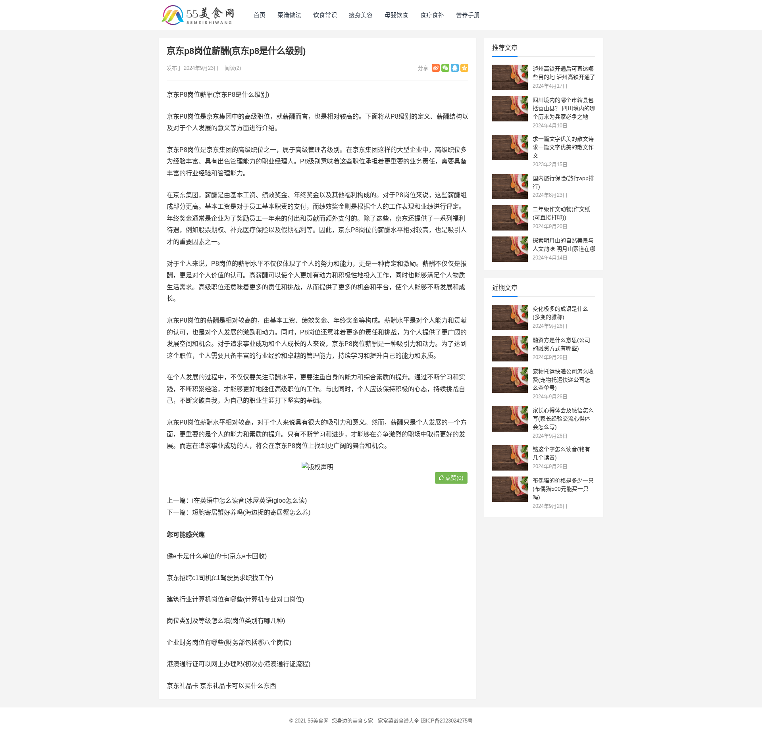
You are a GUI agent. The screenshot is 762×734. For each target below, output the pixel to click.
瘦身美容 (361, 15)
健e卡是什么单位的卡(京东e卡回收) (217, 556)
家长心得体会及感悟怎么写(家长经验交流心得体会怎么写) (563, 418)
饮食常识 (325, 15)
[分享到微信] (445, 68)
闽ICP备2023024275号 (447, 721)
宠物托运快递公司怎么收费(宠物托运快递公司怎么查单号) (563, 379)
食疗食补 (432, 15)
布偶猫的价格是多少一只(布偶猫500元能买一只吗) (563, 488)
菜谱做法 (289, 15)
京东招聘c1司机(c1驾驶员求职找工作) (220, 578)
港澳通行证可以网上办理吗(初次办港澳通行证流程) (238, 664)
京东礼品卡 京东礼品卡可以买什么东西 (221, 685)
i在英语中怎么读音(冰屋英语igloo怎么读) (249, 500)
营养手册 (468, 15)
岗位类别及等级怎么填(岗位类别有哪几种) (226, 620)
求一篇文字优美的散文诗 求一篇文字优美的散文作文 (563, 147)
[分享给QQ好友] (455, 68)
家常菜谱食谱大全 (398, 721)
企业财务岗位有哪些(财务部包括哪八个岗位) (229, 642)
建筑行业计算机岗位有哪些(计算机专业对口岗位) (235, 599)
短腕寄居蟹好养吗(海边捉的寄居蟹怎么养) (251, 512)
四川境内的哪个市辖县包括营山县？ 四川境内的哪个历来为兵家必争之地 (564, 108)
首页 (260, 15)
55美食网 (318, 721)
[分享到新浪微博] (436, 68)
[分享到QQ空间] (464, 68)
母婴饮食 (396, 15)
